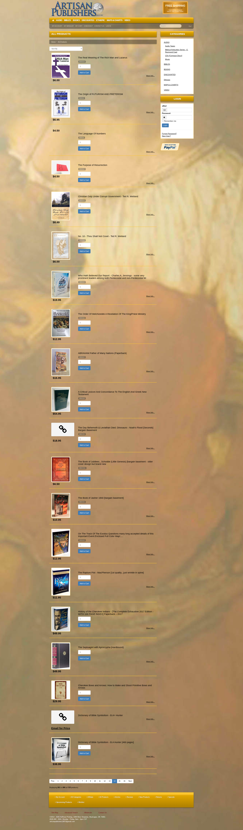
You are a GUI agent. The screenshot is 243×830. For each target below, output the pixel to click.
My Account (57, 26)
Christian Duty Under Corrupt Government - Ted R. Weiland (108, 196)
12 (105, 781)
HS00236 (82, 282)
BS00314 (82, 61)
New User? (166, 136)
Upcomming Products (64, 802)
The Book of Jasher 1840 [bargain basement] (101, 498)
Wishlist (81, 802)
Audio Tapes (170, 46)
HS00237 (82, 357)
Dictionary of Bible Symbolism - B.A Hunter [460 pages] (106, 742)
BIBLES (167, 64)
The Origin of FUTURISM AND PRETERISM (100, 94)
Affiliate (90, 797)
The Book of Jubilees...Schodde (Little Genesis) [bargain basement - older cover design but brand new (115, 462)
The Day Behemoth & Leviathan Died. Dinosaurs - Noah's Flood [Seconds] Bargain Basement (115, 428)
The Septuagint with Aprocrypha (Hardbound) (101, 647)
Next (130, 781)
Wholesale (88, 813)
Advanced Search (71, 813)
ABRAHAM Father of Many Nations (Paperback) (102, 353)
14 (114, 781)
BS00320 (82, 318)
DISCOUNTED (170, 75)
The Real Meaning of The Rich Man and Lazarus (102, 57)
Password (166, 113)
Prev (52, 781)
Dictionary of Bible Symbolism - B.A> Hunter (100, 715)
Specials (171, 797)
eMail (164, 106)
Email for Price (60, 728)
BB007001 (82, 468)
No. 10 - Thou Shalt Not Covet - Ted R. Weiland (102, 236)
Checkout (88, 26)
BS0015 (81, 98)
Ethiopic (167, 80)
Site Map (55, 813)
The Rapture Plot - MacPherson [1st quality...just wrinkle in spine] (111, 572)
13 (109, 781)
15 (119, 781)
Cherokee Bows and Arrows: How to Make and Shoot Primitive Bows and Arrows (115, 686)
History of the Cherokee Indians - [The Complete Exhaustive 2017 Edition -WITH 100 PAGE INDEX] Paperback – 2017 (115, 612)
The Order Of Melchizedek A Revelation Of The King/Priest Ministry (112, 314)
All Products (103, 797)
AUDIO (166, 42)
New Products (144, 797)
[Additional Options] (177, 147)
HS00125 (82, 540)
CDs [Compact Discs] (173, 56)
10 (95, 781)
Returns (159, 797)
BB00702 (82, 501)
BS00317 (82, 169)
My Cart (78, 26)
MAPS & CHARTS (171, 85)
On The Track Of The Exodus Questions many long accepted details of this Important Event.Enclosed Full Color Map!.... (116, 534)
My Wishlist (69, 26)
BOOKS (167, 69)
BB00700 (82, 434)
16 (124, 781)
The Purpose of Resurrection (92, 165)
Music (167, 59)
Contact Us (99, 26)
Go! (190, 26)
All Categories (76, 797)
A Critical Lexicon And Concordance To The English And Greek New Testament (112, 393)
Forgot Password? (169, 134)
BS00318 (82, 240)
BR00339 (82, 398)
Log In (108, 26)
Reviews (129, 797)
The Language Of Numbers (92, 133)
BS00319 (82, 200)
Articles (117, 797)
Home (53, 42)
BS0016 (81, 137)
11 (100, 781)
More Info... (150, 76)
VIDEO (166, 90)
